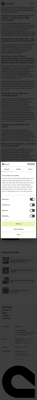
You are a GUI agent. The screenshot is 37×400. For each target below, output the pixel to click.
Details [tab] (18, 169)
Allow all (18, 224)
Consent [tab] (6, 169)
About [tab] (30, 169)
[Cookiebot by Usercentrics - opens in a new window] (27, 164)
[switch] (32, 204)
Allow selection (18, 229)
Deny (18, 234)
